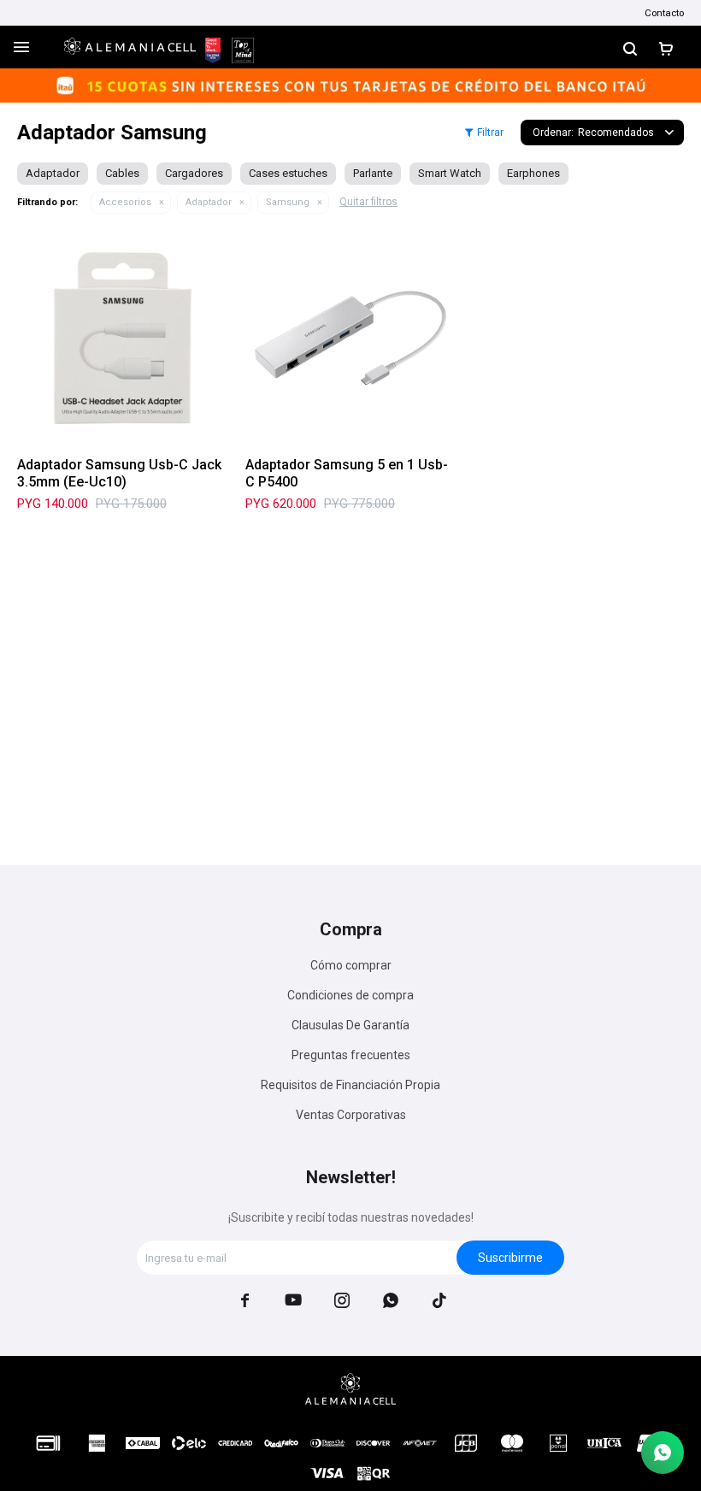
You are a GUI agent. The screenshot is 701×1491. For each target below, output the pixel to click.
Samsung (287, 202)
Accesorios (125, 202)
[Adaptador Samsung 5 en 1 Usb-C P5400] (351, 338)
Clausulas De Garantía (350, 1025)
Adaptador (209, 202)
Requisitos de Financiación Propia (350, 1085)
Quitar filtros (368, 202)
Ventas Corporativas (351, 1115)
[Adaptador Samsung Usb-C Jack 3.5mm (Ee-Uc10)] (122, 338)
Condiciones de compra (350, 995)
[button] (630, 47)
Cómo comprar (351, 965)
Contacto (664, 13)
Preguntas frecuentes (351, 1055)
